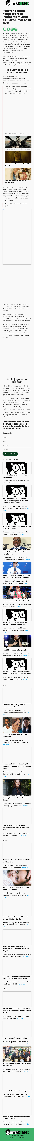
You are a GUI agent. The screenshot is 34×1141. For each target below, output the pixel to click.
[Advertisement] (17, 113)
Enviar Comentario (10, 453)
